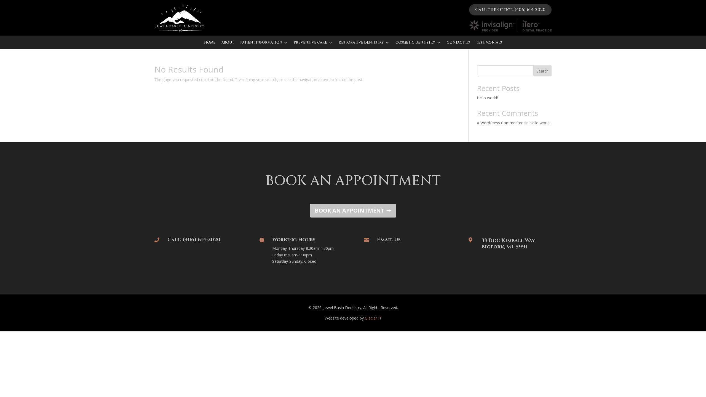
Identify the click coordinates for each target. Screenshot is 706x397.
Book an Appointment (349, 210)
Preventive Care (310, 43)
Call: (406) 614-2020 (193, 239)
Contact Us (458, 43)
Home (209, 43)
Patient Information (261, 43)
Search (542, 71)
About (227, 43)
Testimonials (489, 43)
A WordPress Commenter (500, 122)
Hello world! (487, 97)
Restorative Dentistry (361, 43)
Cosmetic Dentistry (415, 43)
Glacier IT (373, 318)
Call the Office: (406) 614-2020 (510, 10)
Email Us (389, 239)
